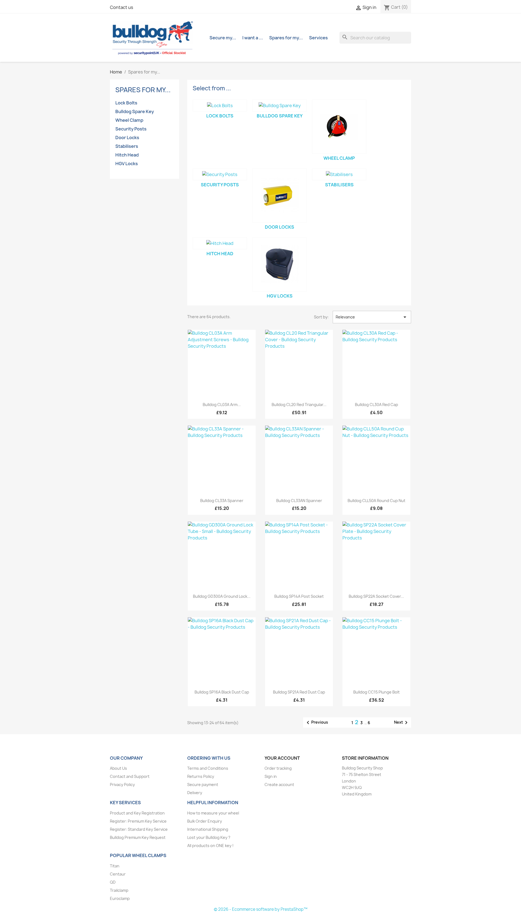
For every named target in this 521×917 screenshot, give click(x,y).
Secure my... (222, 38)
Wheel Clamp (129, 120)
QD (113, 882)
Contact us (121, 7)
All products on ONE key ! (210, 845)
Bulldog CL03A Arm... (222, 404)
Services (318, 38)
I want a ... (252, 38)
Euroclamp (120, 898)
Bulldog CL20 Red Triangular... (299, 404)
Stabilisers (126, 146)
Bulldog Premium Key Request (138, 837)
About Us (118, 768)
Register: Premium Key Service (138, 821)
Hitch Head (127, 155)
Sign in (271, 776)
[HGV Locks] (279, 264)
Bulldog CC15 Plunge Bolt (376, 692)
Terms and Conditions (207, 768)
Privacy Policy (122, 784)
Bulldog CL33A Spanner (221, 500)
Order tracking (278, 768)
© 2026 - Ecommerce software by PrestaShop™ (260, 909)
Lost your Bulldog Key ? (208, 837)
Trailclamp (119, 890)
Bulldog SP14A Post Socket (299, 596)
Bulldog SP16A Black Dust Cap (222, 692)
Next (401, 722)
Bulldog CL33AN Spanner (299, 500)
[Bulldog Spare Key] (279, 105)
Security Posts (131, 129)
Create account (279, 784)
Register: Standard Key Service (139, 829)
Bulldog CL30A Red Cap (376, 404)
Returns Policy (200, 776)
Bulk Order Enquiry (204, 821)
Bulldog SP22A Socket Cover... (376, 596)
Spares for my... (286, 38)
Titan (114, 865)
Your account (282, 758)
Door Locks (127, 137)
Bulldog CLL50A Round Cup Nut (376, 500)
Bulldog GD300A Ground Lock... (221, 596)
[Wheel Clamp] (339, 127)
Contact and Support (130, 776)
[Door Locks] (279, 195)
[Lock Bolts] (220, 105)
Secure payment (202, 784)
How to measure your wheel (213, 813)
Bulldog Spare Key (134, 111)
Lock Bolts (126, 103)
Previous (316, 722)
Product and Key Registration (137, 813)
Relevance (372, 317)
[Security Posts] (220, 174)
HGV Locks (126, 164)
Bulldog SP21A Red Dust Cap (299, 692)
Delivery (194, 792)
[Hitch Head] (220, 243)
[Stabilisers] (339, 174)
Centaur (118, 874)
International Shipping (207, 829)
